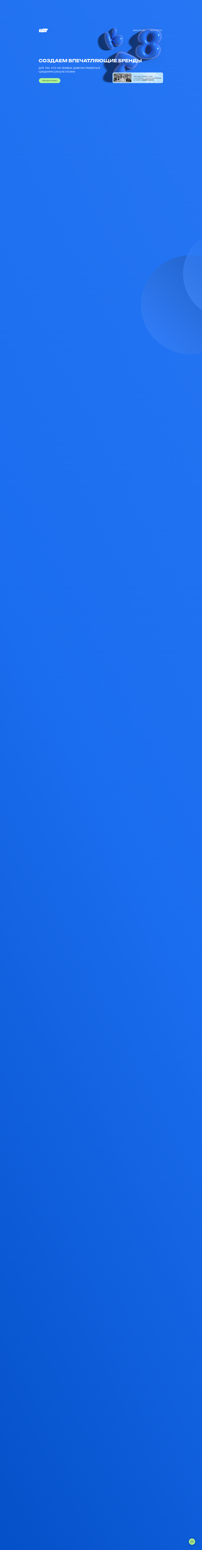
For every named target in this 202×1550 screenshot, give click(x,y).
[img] (43, 30)
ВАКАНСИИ (139, 30)
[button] (49, 80)
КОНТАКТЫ (156, 30)
